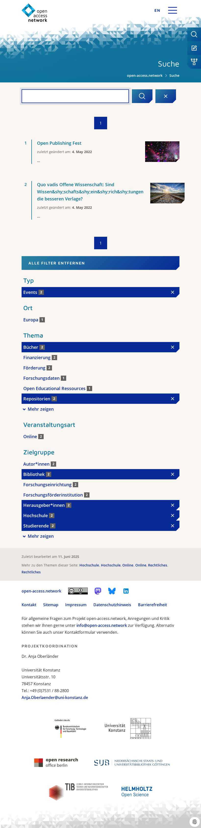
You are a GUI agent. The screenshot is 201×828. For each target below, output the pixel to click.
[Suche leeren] (165, 96)
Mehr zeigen (41, 409)
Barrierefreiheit (152, 604)
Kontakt (29, 604)
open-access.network (145, 75)
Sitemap (50, 604)
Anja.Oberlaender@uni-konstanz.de (55, 697)
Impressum (76, 604)
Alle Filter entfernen (56, 263)
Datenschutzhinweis (112, 604)
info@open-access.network (101, 625)
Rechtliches (158, 565)
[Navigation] (172, 10)
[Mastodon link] (98, 591)
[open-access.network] (34, 12)
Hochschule (89, 565)
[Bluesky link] (112, 591)
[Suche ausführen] (142, 96)
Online (128, 565)
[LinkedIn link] (126, 591)
